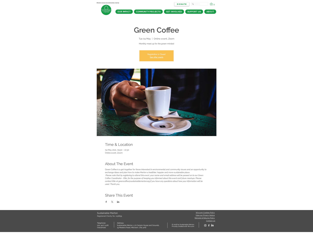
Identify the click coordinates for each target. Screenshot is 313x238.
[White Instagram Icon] (205, 225)
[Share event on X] (112, 202)
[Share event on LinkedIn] (118, 202)
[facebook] (208, 225)
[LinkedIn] (212, 225)
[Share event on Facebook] (106, 202)
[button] (213, 3)
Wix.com (191, 226)
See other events (156, 57)
